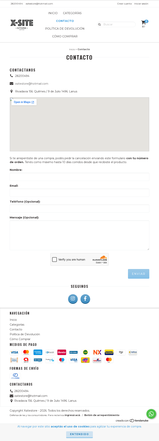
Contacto (65, 21)
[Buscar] (98, 24)
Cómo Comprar (65, 36)
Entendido (79, 434)
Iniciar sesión (141, 3)
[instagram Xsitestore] (73, 299)
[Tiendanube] (132, 421)
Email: (14, 185)
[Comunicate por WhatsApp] (151, 414)
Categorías (72, 13)
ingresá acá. (72, 415)
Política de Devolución (65, 28)
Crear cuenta (124, 3)
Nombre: (16, 170)
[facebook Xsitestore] (85, 299)
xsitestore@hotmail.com (39, 3)
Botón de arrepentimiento (101, 415)
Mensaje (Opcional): (24, 217)
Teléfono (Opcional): (25, 201)
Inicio (53, 13)
